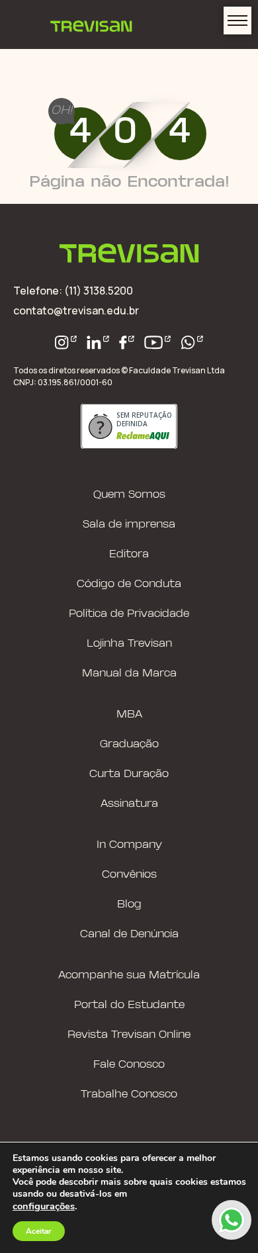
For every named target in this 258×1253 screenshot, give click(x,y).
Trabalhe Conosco (129, 1094)
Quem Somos (129, 495)
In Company (129, 845)
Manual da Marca (129, 673)
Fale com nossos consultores (231, 1220)
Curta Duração (129, 774)
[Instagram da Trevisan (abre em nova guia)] (66, 342)
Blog (129, 904)
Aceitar (39, 1231)
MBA (129, 714)
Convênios (129, 875)
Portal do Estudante (129, 1005)
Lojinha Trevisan (129, 644)
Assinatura (129, 804)
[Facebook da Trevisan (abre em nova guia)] (127, 342)
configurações (44, 1206)
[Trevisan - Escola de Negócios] (129, 254)
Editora (129, 554)
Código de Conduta (129, 584)
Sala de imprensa (129, 525)
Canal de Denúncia (129, 934)
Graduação (129, 744)
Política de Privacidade (129, 614)
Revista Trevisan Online (129, 1035)
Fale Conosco (129, 1065)
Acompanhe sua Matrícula (129, 975)
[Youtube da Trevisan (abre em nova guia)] (157, 342)
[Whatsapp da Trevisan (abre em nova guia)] (192, 342)
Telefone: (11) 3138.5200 (73, 290)
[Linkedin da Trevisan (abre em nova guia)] (98, 342)
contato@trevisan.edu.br (76, 310)
